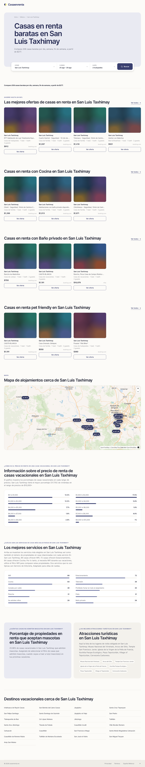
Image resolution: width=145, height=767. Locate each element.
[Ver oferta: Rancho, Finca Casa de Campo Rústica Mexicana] (90, 256)
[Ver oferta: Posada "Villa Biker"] (90, 325)
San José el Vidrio (81, 736)
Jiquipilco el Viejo (80, 713)
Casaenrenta (16, 4)
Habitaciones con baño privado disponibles (55, 207)
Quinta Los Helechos (116, 138)
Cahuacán (8, 731)
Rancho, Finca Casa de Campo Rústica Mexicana (92, 274)
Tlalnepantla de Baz (11, 719)
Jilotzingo (77, 719)
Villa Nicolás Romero (116, 725)
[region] (72, 418)
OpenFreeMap (104, 447)
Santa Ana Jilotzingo (11, 725)
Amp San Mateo (10, 742)
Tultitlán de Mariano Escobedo (50, 736)
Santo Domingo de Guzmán (49, 713)
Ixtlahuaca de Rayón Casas (14, 708)
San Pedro (113, 713)
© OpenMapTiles (115, 447)
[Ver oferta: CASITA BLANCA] (55, 256)
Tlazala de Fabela (45, 725)
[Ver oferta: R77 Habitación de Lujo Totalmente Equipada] (20, 120)
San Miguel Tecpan (116, 736)
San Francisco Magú (81, 731)
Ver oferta (20, 152)
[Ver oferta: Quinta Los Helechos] (124, 120)
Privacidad (108, 763)
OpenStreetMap (132, 447)
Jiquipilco (77, 708)
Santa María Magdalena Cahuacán (122, 731)
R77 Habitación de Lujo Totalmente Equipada (20, 138)
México (22, 17)
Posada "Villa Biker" (81, 343)
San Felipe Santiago (11, 713)
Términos (117, 763)
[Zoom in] (138, 388)
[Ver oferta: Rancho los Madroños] (20, 256)
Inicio (16, 17)
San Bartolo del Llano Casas (49, 708)
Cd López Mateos (46, 719)
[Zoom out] (138, 391)
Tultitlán (112, 719)
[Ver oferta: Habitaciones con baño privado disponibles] (55, 189)
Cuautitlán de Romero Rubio (14, 736)
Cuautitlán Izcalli (80, 725)
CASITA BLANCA (45, 274)
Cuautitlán (43, 731)
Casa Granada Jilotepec (48, 343)
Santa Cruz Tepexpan (117, 708)
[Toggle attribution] (138, 447)
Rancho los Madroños (12, 274)
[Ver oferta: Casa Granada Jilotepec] (55, 325)
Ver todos (136, 103)
